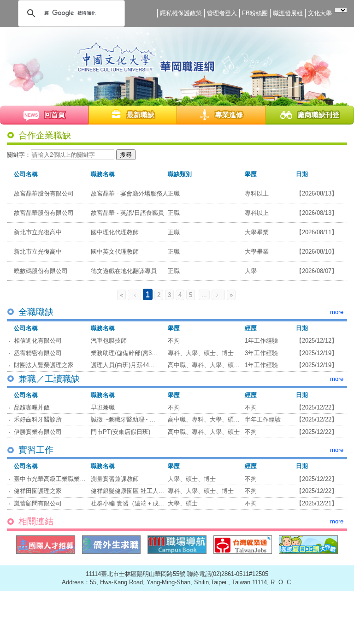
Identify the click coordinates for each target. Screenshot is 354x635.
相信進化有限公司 (38, 340)
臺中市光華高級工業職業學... (52, 478)
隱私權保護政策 (181, 13)
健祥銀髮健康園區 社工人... (127, 490)
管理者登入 (222, 13)
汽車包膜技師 (109, 340)
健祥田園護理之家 (38, 490)
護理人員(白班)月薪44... (122, 365)
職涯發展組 (288, 13)
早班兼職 (103, 407)
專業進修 (229, 115)
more (336, 312)
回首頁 (54, 115)
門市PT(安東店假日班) (120, 431)
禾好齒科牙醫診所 (38, 419)
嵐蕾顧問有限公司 (38, 503)
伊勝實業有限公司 (38, 431)
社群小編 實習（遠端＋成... (127, 503)
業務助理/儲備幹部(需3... (124, 353)
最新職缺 (140, 115)
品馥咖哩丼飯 (32, 407)
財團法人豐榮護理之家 (44, 365)
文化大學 (320, 13)
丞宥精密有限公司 (38, 353)
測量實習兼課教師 (115, 478)
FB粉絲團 (255, 13)
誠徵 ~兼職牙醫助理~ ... (123, 419)
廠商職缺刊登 (318, 115)
